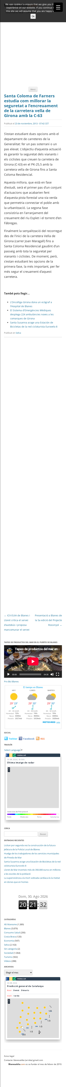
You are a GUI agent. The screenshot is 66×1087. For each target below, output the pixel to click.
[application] (33, 661)
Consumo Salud (12, 932)
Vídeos (7, 961)
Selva (18, 332)
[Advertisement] (33, 51)
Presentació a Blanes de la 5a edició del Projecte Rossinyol (48, 620)
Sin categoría (10, 948)
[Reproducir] (8, 674)
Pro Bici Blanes (11, 681)
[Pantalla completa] (57, 674)
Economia (9, 940)
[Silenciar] (52, 674)
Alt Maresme (10, 924)
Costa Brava (10, 936)
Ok (33, 16)
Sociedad (8, 952)
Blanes (7, 928)
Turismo (8, 956)
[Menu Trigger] (58, 7)
